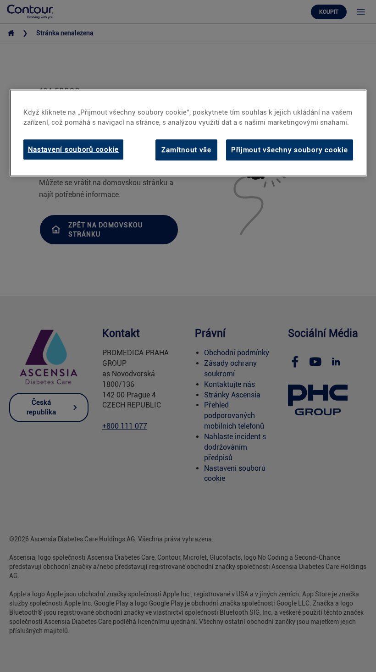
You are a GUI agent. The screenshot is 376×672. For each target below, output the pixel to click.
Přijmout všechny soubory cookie (289, 150)
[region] (188, 132)
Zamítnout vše (186, 150)
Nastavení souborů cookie (73, 149)
